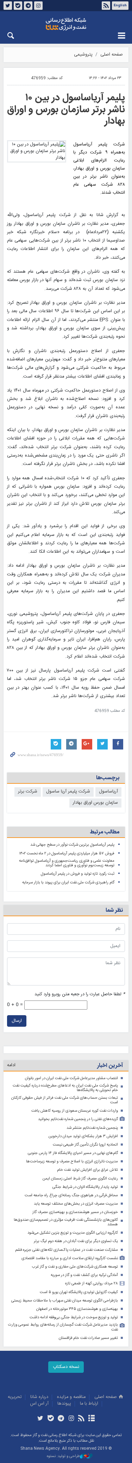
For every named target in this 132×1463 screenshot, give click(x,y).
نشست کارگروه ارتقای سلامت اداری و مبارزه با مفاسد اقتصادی (69, 1258)
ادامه (11, 1065)
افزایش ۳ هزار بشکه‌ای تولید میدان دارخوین (83, 1136)
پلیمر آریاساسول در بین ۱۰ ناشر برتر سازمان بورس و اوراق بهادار (66, 109)
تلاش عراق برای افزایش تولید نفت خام (87, 1170)
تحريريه (14, 1397)
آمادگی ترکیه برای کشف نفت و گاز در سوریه (84, 1275)
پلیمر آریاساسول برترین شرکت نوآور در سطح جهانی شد (72, 844)
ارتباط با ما (89, 1403)
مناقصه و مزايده (71, 1397)
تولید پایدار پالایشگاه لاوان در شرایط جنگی (85, 1187)
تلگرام (28, 5)
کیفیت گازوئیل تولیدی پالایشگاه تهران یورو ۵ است (79, 1292)
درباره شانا (39, 1397)
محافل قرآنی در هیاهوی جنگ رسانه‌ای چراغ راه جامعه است (71, 1195)
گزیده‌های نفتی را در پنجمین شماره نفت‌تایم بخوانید (78, 1119)
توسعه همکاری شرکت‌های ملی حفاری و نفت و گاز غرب (75, 1266)
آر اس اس (39, 1403)
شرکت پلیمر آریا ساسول (68, 791)
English (120, 5)
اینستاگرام (38, 5)
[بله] (50, 1419)
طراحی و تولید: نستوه (63, 1457)
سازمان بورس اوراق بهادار (95, 802)
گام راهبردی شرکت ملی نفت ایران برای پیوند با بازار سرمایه (68, 882)
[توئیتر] (40, 1419)
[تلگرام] (60, 1419)
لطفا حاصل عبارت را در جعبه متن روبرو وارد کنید (79, 994)
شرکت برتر (27, 791)
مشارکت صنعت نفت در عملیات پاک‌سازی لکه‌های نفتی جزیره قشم (66, 1250)
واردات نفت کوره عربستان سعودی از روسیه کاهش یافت (74, 1111)
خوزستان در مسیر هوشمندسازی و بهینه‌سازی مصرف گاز (75, 1212)
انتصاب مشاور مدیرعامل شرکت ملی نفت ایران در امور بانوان (71, 1078)
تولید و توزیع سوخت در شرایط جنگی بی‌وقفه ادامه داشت (74, 1317)
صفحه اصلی (111, 54)
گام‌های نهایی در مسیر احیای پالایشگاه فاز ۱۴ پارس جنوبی (73, 1153)
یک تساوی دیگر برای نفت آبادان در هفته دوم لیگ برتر (76, 1241)
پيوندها (64, 1403)
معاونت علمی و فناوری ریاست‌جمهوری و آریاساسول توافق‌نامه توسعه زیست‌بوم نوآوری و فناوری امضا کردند (66, 863)
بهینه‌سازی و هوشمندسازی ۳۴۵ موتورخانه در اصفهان (77, 1309)
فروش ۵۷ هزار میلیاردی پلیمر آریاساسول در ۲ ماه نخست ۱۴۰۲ (66, 853)
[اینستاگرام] (71, 1419)
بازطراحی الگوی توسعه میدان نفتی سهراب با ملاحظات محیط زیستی (64, 1300)
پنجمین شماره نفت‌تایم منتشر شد (92, 1128)
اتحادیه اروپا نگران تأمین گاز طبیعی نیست (85, 1144)
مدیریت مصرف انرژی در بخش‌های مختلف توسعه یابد (76, 1204)
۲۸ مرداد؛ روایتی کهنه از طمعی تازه (91, 1283)
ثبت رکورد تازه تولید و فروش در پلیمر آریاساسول (77, 874)
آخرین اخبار (110, 1065)
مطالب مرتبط (104, 832)
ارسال (17, 1021)
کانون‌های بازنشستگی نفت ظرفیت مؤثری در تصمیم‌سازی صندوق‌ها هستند (66, 1222)
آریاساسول (108, 791)
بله (18, 5)
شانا (66, 24)
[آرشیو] (91, 1419)
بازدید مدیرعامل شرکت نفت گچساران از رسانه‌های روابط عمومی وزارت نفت (63, 1327)
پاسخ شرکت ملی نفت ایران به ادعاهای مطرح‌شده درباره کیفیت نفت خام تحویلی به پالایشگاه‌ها (65, 1088)
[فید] (81, 1419)
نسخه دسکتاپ (66, 1367)
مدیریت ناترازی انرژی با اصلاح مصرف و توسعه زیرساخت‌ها (72, 1161)
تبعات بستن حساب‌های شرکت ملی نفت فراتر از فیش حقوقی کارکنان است (64, 1100)
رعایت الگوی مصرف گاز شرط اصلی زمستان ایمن (80, 1178)
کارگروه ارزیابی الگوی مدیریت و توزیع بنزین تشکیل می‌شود (72, 1233)
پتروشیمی (83, 54)
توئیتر (8, 5)
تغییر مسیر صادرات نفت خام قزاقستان (88, 1338)
